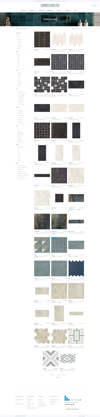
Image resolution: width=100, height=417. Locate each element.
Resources (49, 10)
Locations (41, 10)
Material (20, 28)
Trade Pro (67, 10)
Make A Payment (30, 403)
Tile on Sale (52, 403)
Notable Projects (42, 403)
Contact (59, 10)
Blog (75, 10)
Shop (16, 401)
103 (63, 374)
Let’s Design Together (54, 399)
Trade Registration (19, 403)
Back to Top (58, 377)
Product (32, 10)
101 (58, 374)
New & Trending (53, 401)
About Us (23, 10)
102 (61, 374)
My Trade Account (19, 399)
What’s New (40, 401)
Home (17, 28)
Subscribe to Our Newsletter (72, 409)
